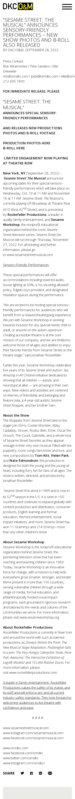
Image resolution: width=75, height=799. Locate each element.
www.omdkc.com (15, 748)
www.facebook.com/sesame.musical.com (33, 738)
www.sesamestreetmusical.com (30, 254)
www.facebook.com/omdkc (23, 753)
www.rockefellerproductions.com (33, 672)
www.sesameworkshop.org (39, 617)
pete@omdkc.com (44, 76)
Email (50, 773)
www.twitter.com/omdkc (20, 758)
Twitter (22, 773)
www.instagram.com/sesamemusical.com (33, 733)
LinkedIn (40, 773)
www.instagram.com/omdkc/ (24, 763)
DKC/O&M (18, 6)
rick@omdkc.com (15, 76)
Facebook (31, 773)
